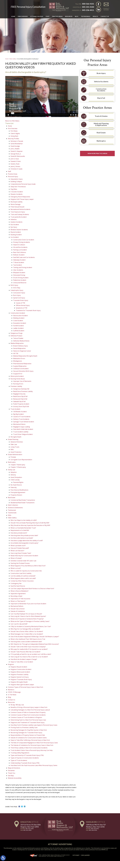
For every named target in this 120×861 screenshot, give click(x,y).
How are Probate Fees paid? (20, 548)
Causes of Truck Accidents (21, 417)
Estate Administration (15, 454)
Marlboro (11, 690)
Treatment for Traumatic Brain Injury (28, 310)
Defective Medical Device (21, 341)
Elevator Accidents (16, 194)
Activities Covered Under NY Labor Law (23, 561)
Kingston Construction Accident (21, 669)
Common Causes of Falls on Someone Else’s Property (28, 712)
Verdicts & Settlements (15, 508)
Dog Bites (14, 189)
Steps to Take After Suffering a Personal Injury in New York (30, 740)
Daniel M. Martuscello (18, 156)
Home (13, 16)
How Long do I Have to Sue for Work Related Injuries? (28, 616)
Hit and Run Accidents (20, 247)
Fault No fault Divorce (18, 586)
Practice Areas (57, 16)
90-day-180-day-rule (17, 705)
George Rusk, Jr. (16, 154)
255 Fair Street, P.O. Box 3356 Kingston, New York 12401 (30, 826)
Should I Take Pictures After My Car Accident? (25, 652)
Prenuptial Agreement (18, 492)
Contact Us (105, 16)
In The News (12, 695)
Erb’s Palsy (16, 288)
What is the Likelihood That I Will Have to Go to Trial (28, 639)
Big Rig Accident (18, 414)
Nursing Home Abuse (18, 379)
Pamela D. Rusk (16, 161)
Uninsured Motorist (19, 283)
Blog (76, 16)
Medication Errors (19, 358)
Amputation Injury (17, 179)
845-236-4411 (88, 10)
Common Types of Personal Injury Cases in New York (25, 687)
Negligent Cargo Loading (21, 427)
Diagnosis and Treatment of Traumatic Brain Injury (27, 722)
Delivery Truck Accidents (21, 419)
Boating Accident (16, 235)
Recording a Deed (16, 596)
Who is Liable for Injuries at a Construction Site (26, 571)
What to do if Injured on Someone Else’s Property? (27, 619)
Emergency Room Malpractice (20, 197)
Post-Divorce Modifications (19, 490)
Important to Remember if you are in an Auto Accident (28, 604)
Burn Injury (17, 295)
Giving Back (14, 136)
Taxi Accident (17, 265)
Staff (47, 16)
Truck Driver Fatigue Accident (23, 434)
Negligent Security (19, 394)
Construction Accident (18, 313)
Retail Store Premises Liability (23, 391)
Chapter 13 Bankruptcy (18, 467)
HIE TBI (15, 353)
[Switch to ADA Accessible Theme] (3, 858)
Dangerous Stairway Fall (21, 389)
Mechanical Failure (19, 424)
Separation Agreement (18, 594)
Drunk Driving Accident (20, 278)
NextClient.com (61, 856)
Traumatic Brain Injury (20, 300)
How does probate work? (19, 533)
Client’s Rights (15, 133)
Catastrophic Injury (17, 290)
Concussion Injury (19, 293)
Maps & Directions (14, 768)
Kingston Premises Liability (19, 674)
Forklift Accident (18, 326)
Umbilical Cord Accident (20, 369)
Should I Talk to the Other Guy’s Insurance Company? (28, 647)
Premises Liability (16, 386)
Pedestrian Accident (19, 280)
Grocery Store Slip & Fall (21, 406)
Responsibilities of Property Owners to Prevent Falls (28, 735)
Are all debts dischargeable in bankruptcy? (24, 543)
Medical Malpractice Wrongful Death (25, 356)
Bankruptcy (12, 462)
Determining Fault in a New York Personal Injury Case (28, 720)
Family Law (11, 470)
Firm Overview (23, 16)
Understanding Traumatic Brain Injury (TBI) (25, 763)
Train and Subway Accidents (20, 214)
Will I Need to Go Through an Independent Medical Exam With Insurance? (35, 644)
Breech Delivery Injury (20, 346)
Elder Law (14, 444)
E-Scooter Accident (17, 192)
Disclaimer (11, 770)
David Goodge (15, 146)
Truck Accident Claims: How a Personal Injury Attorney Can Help (32, 750)
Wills (12, 449)
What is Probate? (16, 558)
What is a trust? (16, 568)
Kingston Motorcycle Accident (20, 672)
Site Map (11, 776)
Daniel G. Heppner (17, 151)
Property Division (16, 495)
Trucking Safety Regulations (20, 753)
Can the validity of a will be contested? (23, 576)
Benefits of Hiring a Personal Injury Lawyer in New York (29, 707)
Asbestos (14, 219)
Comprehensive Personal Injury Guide (23, 184)
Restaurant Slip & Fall (20, 399)
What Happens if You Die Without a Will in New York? (28, 566)
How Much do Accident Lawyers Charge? (24, 659)
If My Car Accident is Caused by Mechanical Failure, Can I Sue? (31, 626)
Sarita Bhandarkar (17, 144)
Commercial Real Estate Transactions (23, 500)
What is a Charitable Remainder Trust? (23, 528)
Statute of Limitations (18, 611)
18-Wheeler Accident (20, 412)
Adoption (14, 472)
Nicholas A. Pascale (17, 141)
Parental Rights (18, 482)
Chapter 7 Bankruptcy (18, 465)
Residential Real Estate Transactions (22, 503)
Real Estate (11, 497)
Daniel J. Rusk (15, 164)
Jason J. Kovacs (15, 166)
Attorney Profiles (36, 16)
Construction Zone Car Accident (23, 240)
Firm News (14, 131)
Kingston (11, 664)
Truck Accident (15, 409)
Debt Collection (13, 505)
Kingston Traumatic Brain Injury (21, 679)
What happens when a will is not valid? (23, 578)
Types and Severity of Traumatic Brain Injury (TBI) (27, 755)
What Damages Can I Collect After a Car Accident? (27, 634)
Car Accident (15, 237)
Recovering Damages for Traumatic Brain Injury (26, 733)
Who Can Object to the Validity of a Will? (24, 520)
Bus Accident (15, 224)
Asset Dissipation (16, 477)
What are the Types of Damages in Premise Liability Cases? (30, 621)
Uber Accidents (18, 270)
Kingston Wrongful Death (19, 682)
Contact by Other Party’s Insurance (22, 581)
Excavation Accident (19, 323)
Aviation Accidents (16, 222)
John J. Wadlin (15, 149)
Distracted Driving (19, 275)
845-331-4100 (88, 7)
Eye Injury (14, 227)
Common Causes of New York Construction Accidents (28, 715)
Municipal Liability (16, 202)
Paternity (14, 487)
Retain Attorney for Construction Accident (24, 556)
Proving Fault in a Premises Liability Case (24, 727)
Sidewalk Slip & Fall (19, 401)
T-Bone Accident (18, 262)
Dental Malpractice (19, 348)
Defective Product (16, 336)
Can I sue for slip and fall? (19, 624)
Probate (13, 457)
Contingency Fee (16, 583)
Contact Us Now (106, 9)
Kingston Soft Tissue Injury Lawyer (22, 199)
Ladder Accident (18, 328)
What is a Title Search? (18, 601)
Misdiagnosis (17, 361)
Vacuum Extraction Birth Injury (23, 371)
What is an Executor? (17, 551)
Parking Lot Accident (20, 250)
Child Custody (15, 480)
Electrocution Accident (20, 316)
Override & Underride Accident (23, 429)
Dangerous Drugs (16, 333)
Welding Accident (18, 318)
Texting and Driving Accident (22, 267)
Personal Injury (13, 176)
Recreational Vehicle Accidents (20, 209)
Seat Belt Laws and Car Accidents (24, 257)
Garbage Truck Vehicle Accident (23, 422)
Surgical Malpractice (19, 366)
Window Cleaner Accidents (19, 230)
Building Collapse (16, 181)
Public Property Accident (21, 404)
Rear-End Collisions (19, 252)
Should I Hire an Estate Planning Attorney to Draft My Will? (30, 523)
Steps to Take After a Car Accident (22, 662)
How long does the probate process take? (24, 535)
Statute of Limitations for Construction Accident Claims (29, 738)
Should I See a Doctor (18, 609)
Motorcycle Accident (17, 376)
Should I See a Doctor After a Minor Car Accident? (27, 631)
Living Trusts (15, 447)
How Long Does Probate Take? (21, 553)
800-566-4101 (88, 4)
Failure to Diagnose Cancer (22, 351)
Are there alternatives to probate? (22, 538)
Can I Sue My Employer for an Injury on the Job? (26, 614)
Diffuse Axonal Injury (23, 305)
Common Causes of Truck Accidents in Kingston (26, 717)
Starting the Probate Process (20, 563)
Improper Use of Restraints (22, 381)
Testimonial (12, 510)
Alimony (13, 475)
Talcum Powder (18, 338)
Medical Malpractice (17, 343)
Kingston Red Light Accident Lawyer (22, 685)
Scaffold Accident (18, 331)
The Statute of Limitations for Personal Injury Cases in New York (32, 745)
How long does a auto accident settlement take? (26, 642)
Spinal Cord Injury (19, 298)
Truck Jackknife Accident (19, 217)
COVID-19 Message (14, 692)
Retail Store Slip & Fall (20, 396)
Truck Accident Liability (20, 432)
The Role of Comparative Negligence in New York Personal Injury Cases (34, 743)
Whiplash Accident (19, 273)
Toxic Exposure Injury (18, 212)
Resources (11, 702)
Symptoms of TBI (21, 308)
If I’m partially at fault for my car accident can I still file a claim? (31, 654)
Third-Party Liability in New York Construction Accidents (29, 748)
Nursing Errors (18, 384)
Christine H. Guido (16, 169)
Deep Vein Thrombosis (18, 187)
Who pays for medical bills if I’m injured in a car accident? (29, 649)
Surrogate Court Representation (21, 460)
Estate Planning (13, 439)
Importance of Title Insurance (20, 599)
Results (95, 16)
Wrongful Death (16, 437)
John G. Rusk (15, 159)
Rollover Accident (18, 255)
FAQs (9, 515)
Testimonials (85, 16)
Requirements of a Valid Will (20, 530)
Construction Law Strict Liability (21, 573)
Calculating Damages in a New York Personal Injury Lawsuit (30, 710)
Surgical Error (17, 374)
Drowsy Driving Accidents (21, 242)
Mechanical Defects (17, 606)
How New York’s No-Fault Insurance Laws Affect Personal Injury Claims (34, 765)
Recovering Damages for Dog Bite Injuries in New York (29, 730)
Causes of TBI (20, 303)
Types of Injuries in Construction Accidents (25, 758)
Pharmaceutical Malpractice (22, 364)
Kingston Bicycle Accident (19, 667)
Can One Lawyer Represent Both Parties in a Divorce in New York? (32, 589)
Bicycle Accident (16, 232)
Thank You (11, 773)
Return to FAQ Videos (12, 121)
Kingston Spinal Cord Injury (20, 677)
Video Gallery (12, 59)
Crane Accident (18, 321)
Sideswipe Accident (19, 260)
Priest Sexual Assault (17, 207)
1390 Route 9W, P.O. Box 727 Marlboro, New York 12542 (96, 826)
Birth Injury (14, 285)
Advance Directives (17, 442)
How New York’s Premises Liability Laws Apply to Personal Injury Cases (34, 725)
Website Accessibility (14, 778)
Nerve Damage (15, 204)
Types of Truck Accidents (19, 760)
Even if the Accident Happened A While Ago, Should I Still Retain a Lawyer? (35, 637)
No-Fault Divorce (16, 485)
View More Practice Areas (97, 153)
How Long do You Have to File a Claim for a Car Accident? (29, 657)
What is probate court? (18, 545)
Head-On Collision (19, 245)
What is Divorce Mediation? (19, 591)
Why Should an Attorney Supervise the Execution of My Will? (30, 525)
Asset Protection (16, 452)
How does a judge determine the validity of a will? (27, 540)
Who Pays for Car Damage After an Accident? (25, 629)
